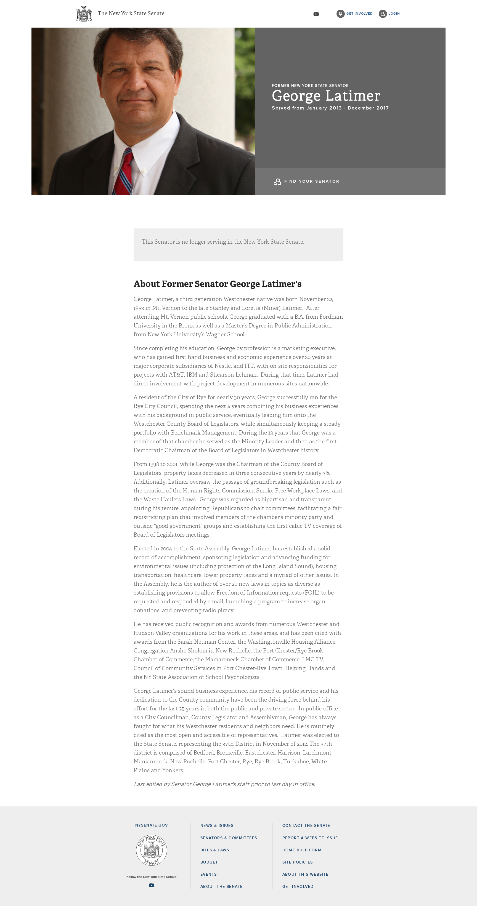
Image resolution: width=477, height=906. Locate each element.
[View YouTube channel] (316, 14)
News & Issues (217, 826)
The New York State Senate (131, 14)
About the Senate (221, 887)
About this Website (305, 874)
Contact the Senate (306, 826)
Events (208, 874)
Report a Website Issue (310, 838)
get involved (359, 13)
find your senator (312, 181)
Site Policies (297, 862)
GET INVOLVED (298, 887)
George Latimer (326, 96)
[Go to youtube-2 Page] (151, 885)
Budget (209, 862)
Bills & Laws (214, 850)
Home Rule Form (302, 850)
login (394, 13)
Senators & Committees (228, 838)
